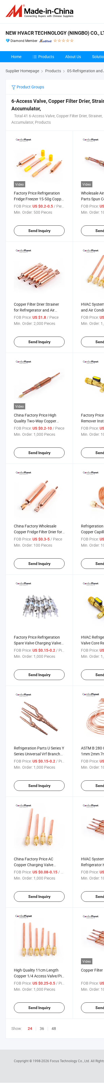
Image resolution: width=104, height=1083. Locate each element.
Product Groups (30, 86)
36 (42, 1028)
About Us (73, 56)
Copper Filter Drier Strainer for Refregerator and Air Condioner (36, 310)
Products (46, 56)
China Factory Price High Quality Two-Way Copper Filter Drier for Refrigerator (36, 420)
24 (30, 1028)
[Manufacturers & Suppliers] (40, 11)
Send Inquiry (39, 230)
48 (54, 1028)
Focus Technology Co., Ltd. (70, 1061)
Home (16, 56)
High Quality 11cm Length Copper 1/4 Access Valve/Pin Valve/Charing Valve (39, 975)
